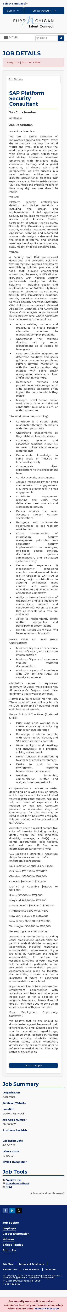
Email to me (13, 1180)
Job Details (16, 79)
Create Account (42, 10)
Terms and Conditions (31, 1264)
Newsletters (10, 1269)
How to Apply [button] (33, 1065)
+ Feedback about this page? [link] (47, 1193)
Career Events (31, 1269)
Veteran (8, 1239)
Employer (9, 1228)
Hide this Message (47, 1308)
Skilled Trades (13, 1244)
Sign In (11, 10)
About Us (9, 1250)
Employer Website (14, 1103)
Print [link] (9, 1187)
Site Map (8, 1264)
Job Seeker (11, 1222)
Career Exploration (16, 1233)
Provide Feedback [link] (17, 1183)
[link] (33, 21)
